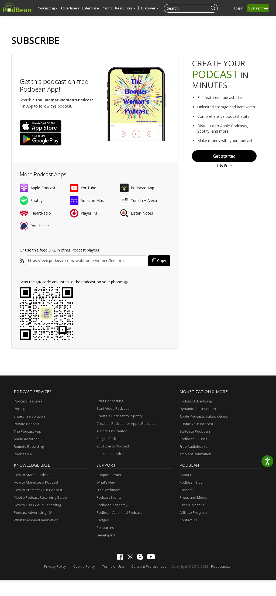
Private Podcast (26, 423)
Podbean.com (222, 566)
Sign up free (258, 8)
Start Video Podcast (112, 408)
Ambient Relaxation (195, 454)
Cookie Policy (84, 566)
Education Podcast (111, 453)
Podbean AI (23, 454)
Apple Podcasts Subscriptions (204, 416)
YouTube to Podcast (112, 446)
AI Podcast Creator (111, 431)
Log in (238, 8)
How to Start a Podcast (32, 474)
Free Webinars (108, 489)
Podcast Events (109, 497)
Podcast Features (28, 401)
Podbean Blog (191, 482)
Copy (161, 260)
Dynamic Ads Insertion (198, 408)
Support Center (109, 474)
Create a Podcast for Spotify (119, 416)
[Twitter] (131, 557)
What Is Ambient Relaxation (36, 520)
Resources (124, 8)
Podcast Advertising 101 (33, 512)
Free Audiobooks (193, 446)
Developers (106, 535)
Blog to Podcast (109, 438)
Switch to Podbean (195, 431)
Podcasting (46, 8)
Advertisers (69, 8)
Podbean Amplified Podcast (119, 512)
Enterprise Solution (29, 416)
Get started (224, 156)
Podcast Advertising (196, 401)
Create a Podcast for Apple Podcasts (126, 423)
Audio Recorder (26, 438)
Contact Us (188, 520)
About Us (187, 474)
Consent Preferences (148, 566)
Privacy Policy (55, 566)
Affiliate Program (193, 512)
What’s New (106, 482)
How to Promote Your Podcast (38, 489)
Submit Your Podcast (196, 423)
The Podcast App (27, 431)
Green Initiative (192, 504)
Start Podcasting (109, 400)
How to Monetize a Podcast (36, 482)
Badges (102, 520)
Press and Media (193, 497)
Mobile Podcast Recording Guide (40, 497)
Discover (148, 8)
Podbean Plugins (193, 438)
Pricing (107, 8)
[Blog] (141, 558)
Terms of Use (113, 566)
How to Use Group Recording (37, 504)
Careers (186, 489)
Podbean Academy (111, 504)
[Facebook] (121, 558)
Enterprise (90, 8)
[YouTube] (152, 557)
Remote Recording (29, 446)
